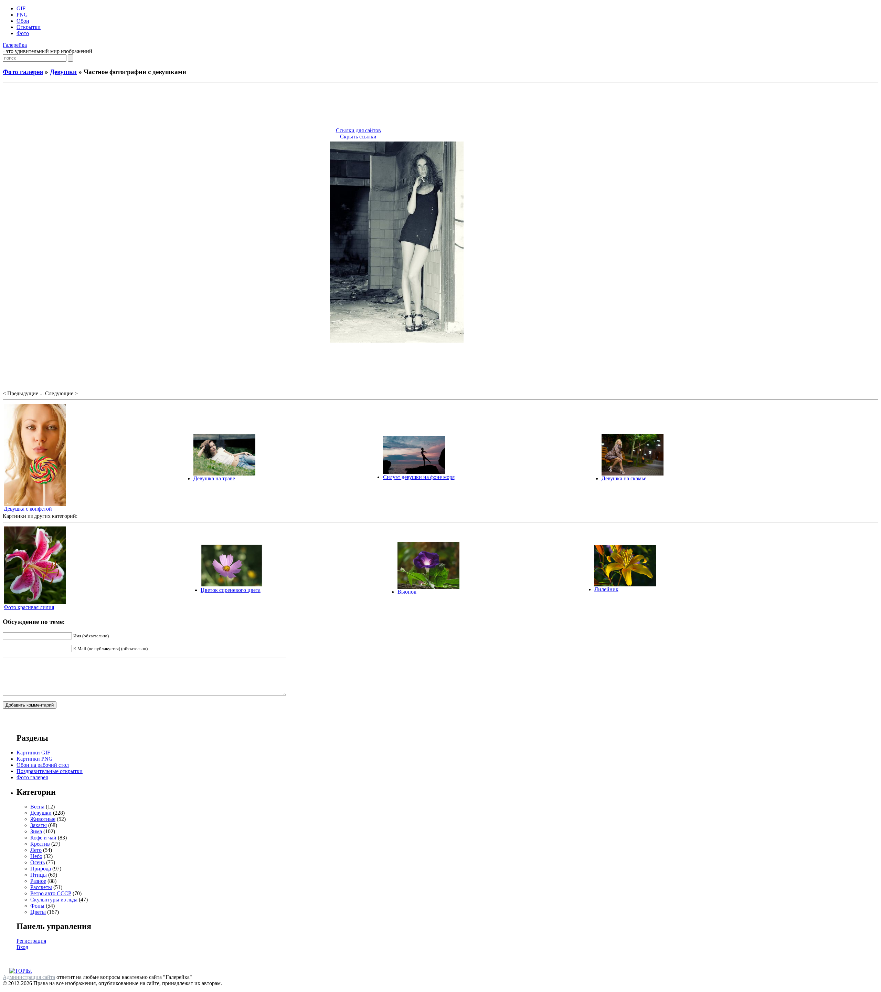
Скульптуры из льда (53, 899)
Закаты (38, 825)
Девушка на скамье (624, 478)
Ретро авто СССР (50, 893)
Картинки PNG (35, 759)
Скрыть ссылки (358, 136)
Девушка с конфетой (28, 509)
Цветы (38, 912)
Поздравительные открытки (50, 771)
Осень (37, 862)
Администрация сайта (29, 977)
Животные (42, 819)
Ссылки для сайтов (358, 130)
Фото (23, 33)
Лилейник (606, 589)
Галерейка (15, 45)
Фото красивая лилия (29, 607)
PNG (22, 15)
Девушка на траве (214, 478)
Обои (23, 21)
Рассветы (41, 887)
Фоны (37, 906)
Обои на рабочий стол (43, 765)
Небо (36, 856)
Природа (40, 868)
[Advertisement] (440, 106)
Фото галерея (23, 71)
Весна (37, 807)
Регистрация (31, 941)
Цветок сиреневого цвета (231, 590)
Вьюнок (406, 592)
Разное (38, 881)
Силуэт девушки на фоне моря (419, 477)
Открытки (29, 27)
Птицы (38, 875)
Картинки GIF (33, 752)
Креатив (40, 844)
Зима (36, 831)
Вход (22, 947)
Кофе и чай (43, 837)
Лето (36, 850)
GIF (21, 8)
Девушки (63, 71)
